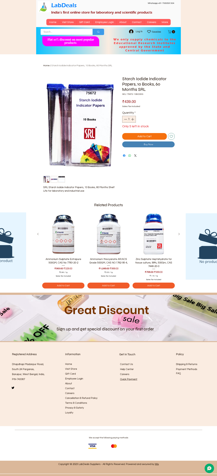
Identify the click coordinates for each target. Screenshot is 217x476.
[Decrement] (125, 119)
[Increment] (132, 119)
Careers (69, 393)
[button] (172, 31)
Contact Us (126, 364)
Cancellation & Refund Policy (81, 398)
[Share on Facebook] (124, 155)
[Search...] (98, 32)
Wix (157, 464)
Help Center (127, 369)
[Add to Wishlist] (171, 136)
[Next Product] (179, 234)
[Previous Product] (38, 234)
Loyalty (69, 412)
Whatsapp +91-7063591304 (161, 3)
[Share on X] (135, 155)
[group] (108, 251)
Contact (70, 388)
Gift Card (70, 374)
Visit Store (71, 369)
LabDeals (64, 5)
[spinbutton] (129, 119)
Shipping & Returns (186, 364)
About (68, 383)
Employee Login (74, 378)
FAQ (178, 373)
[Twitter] (13, 388)
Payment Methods (187, 369)
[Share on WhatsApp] (130, 155)
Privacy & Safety (74, 408)
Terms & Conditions (76, 403)
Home (46, 65)
